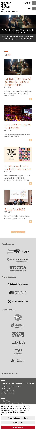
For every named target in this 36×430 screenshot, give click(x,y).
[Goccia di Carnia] (18, 334)
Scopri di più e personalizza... (18, 418)
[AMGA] (18, 251)
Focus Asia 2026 (14, 209)
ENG (28, 3)
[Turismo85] (18, 351)
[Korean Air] (18, 301)
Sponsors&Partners (9, 373)
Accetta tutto (18, 427)
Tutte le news (16, 232)
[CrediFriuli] (18, 260)
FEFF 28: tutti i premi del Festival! (17, 126)
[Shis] (18, 360)
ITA (24, 3)
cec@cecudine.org (7, 393)
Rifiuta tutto (18, 423)
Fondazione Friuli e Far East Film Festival (17, 167)
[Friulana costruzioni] (18, 326)
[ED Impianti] (18, 293)
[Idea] (18, 343)
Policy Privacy (6, 401)
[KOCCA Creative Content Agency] (18, 268)
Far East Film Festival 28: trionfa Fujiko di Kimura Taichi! (17, 82)
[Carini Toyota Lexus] (18, 284)
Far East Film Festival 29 (6, 6)
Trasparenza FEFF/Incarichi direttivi (13, 403)
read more (30, 99)
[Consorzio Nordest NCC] (18, 317)
